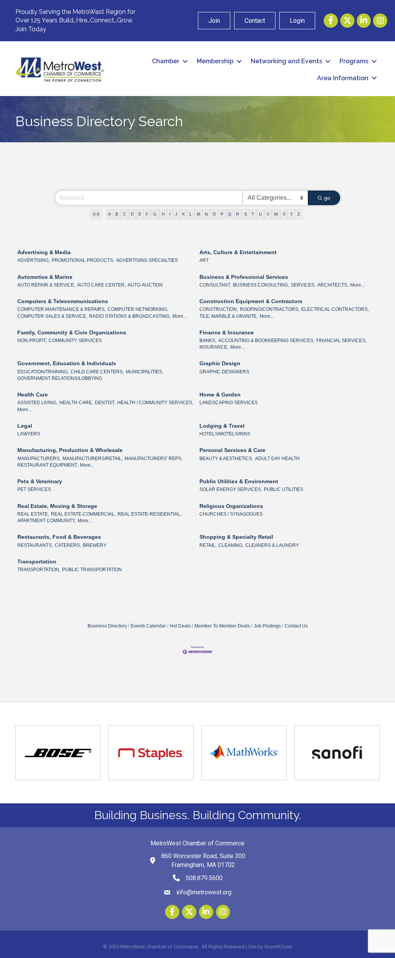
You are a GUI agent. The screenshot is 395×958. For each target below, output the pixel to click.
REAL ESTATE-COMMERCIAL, (83, 514)
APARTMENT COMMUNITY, (46, 520)
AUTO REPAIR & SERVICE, (46, 285)
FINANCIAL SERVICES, (341, 340)
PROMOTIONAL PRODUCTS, (83, 260)
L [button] (190, 214)
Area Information (342, 78)
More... (357, 285)
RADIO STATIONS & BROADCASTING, (129, 316)
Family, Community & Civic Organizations (71, 332)
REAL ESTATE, (33, 514)
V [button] (268, 214)
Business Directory (107, 626)
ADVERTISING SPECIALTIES (147, 260)
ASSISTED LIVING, (37, 402)
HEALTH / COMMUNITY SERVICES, (155, 402)
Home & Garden (220, 394)
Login (297, 20)
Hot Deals (180, 626)
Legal (24, 426)
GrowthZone (278, 947)
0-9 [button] (96, 214)
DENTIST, (105, 402)
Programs (353, 61)
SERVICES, (303, 285)
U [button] (260, 214)
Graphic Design (219, 363)
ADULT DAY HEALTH (277, 458)
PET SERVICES (34, 489)
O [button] (214, 214)
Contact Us (296, 626)
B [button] (116, 214)
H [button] (163, 214)
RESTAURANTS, (35, 545)
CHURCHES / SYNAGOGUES (231, 514)
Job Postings (267, 626)
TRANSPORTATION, (38, 569)
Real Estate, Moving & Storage (57, 506)
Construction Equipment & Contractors (250, 301)
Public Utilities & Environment (238, 481)
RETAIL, (207, 545)
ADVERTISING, (33, 260)
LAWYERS (28, 434)
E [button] (139, 214)
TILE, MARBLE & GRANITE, (228, 316)
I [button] (169, 214)
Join (214, 20)
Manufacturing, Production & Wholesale (70, 450)
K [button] (183, 214)
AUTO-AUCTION (145, 285)
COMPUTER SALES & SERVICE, (52, 316)
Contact (255, 20)
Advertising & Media (44, 252)
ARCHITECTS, (332, 285)
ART (204, 260)
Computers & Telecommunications (62, 301)
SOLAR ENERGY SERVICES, (230, 489)
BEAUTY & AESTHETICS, (226, 458)
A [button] (109, 214)
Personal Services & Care (232, 450)
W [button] (276, 214)
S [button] (245, 214)
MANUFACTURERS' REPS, (153, 458)
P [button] (222, 214)
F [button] (147, 214)
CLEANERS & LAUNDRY (272, 545)
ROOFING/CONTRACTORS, (269, 309)
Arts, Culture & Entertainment (238, 252)
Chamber (165, 61)
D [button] (132, 214)
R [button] (237, 214)
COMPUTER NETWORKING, (138, 309)
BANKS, (207, 340)
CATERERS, (68, 545)
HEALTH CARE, (76, 402)
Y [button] (291, 214)
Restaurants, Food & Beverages (59, 537)
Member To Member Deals (222, 626)
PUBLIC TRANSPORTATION (92, 569)
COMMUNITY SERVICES (75, 340)
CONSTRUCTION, (218, 309)
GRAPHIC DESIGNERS (224, 371)
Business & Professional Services (243, 277)
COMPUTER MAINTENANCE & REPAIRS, (61, 309)
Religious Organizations (231, 506)
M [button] (198, 214)
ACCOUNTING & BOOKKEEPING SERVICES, (266, 340)
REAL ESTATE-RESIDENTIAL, (149, 514)
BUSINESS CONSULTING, (261, 285)
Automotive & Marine (45, 277)
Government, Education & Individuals (66, 363)
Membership (215, 61)
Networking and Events (286, 61)
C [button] (124, 214)
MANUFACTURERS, (39, 458)
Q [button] (229, 214)
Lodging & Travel (222, 426)
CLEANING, (230, 545)
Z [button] (298, 214)
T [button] (253, 214)
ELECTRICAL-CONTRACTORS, (335, 309)
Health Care (32, 394)
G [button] (155, 214)
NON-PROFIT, (32, 340)
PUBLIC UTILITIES (283, 489)
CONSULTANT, (215, 285)
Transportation (36, 561)
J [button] (176, 214)
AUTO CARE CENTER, (101, 285)
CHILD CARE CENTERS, (97, 371)
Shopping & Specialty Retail (236, 537)
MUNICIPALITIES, (144, 371)
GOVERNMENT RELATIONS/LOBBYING (59, 378)
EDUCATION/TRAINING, (43, 371)
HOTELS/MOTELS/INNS (224, 434)
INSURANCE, (213, 347)
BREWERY (94, 545)
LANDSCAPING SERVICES (228, 402)
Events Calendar (148, 626)
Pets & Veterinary (39, 481)
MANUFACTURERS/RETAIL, (92, 458)
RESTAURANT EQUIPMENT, (47, 465)
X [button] (284, 214)
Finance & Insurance (226, 332)
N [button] (206, 214)
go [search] (327, 198)
